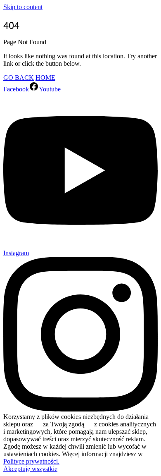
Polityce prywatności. (31, 461)
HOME (45, 77)
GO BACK (18, 77)
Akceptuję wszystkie (30, 468)
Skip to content (23, 6)
